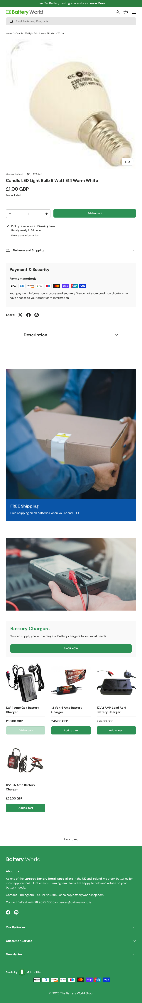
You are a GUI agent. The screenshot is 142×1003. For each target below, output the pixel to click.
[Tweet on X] (20, 315)
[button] (126, 12)
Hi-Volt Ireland (14, 174)
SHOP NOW (71, 648)
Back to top (71, 839)
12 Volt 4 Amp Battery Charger (66, 710)
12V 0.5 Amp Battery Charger (20, 787)
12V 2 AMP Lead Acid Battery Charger (111, 710)
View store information (24, 235)
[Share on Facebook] (28, 315)
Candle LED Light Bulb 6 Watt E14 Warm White (40, 33)
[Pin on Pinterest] (37, 315)
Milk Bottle (33, 972)
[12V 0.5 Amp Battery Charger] (25, 760)
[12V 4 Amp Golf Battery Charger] (25, 682)
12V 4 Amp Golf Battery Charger (22, 710)
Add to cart (94, 213)
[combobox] (71, 21)
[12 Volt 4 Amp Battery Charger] (71, 682)
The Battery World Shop (76, 993)
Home (9, 33)
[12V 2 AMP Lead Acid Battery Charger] (116, 682)
